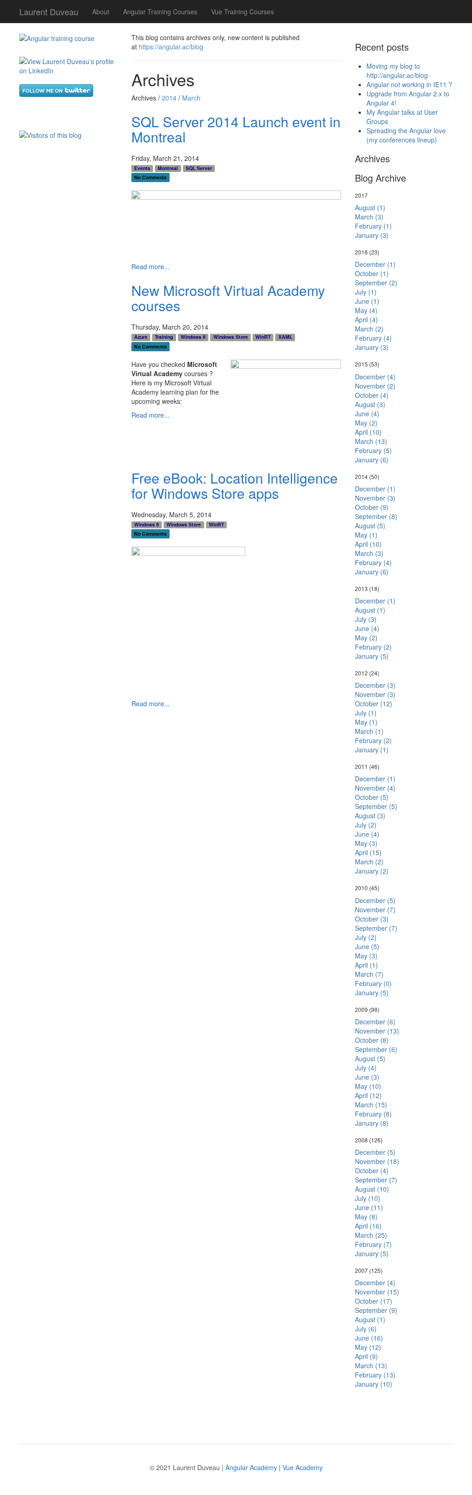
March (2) (369, 328)
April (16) (368, 1225)
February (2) (373, 646)
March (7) (369, 974)
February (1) (373, 225)
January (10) (373, 1384)
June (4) (367, 413)
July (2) (366, 824)
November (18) (377, 1161)
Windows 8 (193, 337)
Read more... (150, 266)
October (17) (373, 1301)
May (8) (366, 1216)
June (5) (367, 946)
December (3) (375, 685)
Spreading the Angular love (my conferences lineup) (406, 135)
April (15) (368, 852)
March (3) (369, 216)
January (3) (372, 235)
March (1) (369, 731)
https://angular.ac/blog (171, 46)
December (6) (375, 1021)
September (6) (376, 1049)
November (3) (375, 497)
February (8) (373, 1113)
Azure (141, 337)
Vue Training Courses (242, 11)
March (191, 97)
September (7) (376, 928)
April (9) (366, 1356)
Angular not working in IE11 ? (409, 84)
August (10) (372, 1189)
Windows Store (230, 337)
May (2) (366, 422)
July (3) (366, 619)
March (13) (371, 441)
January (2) (372, 870)
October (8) (372, 1040)
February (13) (375, 1374)
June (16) (369, 1337)
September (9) (376, 1310)
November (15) (377, 1291)
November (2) (375, 385)
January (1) (372, 749)
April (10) (368, 432)
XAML (285, 337)
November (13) (377, 1030)
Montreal (168, 168)
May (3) (366, 843)
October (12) (373, 703)
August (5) (370, 525)
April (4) (366, 319)
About (100, 11)
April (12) (368, 1095)
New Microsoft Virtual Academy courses (228, 298)
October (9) (372, 507)
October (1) (372, 273)
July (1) (366, 291)
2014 (169, 97)
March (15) (371, 1104)
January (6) (372, 459)
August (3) (370, 404)
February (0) (373, 983)
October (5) (372, 797)
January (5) (372, 656)
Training (164, 337)
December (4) (375, 376)
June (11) (369, 1207)
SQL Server (199, 168)
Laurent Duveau (48, 10)
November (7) (375, 909)
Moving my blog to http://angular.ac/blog (397, 70)
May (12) (368, 1347)
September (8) (376, 516)
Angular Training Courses (160, 11)
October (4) (372, 395)
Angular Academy (251, 1467)
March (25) (371, 1235)
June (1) (367, 301)
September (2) (376, 282)
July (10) (367, 1198)
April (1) (366, 964)
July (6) (366, 1328)
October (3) (372, 918)
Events (142, 168)
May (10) (368, 1086)
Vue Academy (303, 1467)
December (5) (375, 900)
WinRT (263, 337)
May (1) (366, 534)
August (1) (370, 207)
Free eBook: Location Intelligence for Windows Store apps (234, 485)
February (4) (373, 338)
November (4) (375, 787)
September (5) (376, 806)
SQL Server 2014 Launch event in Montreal (236, 129)
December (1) (375, 264)
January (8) (372, 1123)
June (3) (367, 1076)
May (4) (366, 310)
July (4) (366, 1067)
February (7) (373, 1244)
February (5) (373, 450)
